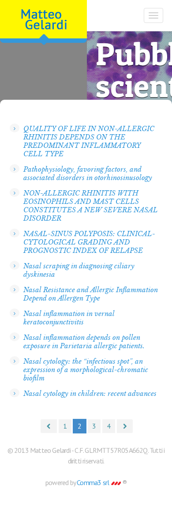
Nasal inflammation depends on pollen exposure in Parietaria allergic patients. (84, 341)
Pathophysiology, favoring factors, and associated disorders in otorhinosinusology (87, 173)
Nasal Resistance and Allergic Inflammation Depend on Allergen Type (90, 294)
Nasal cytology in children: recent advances (90, 393)
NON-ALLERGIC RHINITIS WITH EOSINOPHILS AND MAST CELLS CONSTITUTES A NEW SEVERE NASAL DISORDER (90, 205)
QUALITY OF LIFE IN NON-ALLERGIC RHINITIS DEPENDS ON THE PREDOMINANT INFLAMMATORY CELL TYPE (88, 141)
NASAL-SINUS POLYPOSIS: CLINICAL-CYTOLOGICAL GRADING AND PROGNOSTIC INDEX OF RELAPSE (89, 242)
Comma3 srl (93, 482)
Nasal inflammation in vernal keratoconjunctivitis (69, 317)
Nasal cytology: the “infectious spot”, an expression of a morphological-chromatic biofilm (85, 369)
